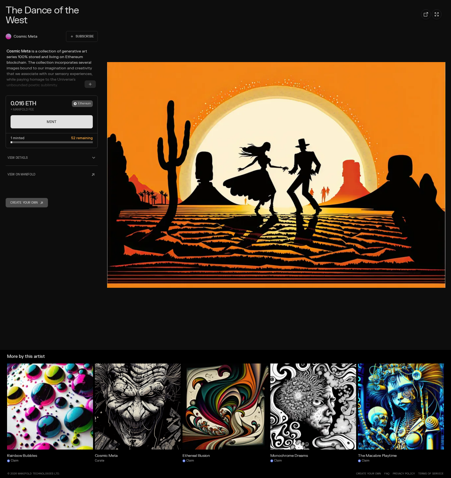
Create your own (368, 473)
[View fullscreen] (437, 14)
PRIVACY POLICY (404, 473)
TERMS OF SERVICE (430, 473)
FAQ (386, 473)
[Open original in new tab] (426, 14)
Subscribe (85, 36)
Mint (52, 121)
